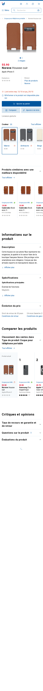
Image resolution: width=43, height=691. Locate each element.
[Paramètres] (21, 4)
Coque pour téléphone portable (14, 18)
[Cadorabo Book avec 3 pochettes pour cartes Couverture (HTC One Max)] (8, 200)
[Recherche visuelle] (38, 10)
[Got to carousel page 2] (22, 58)
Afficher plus (9, 267)
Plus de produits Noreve (31, 81)
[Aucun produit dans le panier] (39, 4)
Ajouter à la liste (32, 110)
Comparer (13, 110)
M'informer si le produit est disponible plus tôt (21, 96)
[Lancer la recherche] (14, 10)
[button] (21, 91)
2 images (21, 61)
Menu (7, 10)
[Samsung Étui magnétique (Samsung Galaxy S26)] (25, 375)
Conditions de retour (10, 316)
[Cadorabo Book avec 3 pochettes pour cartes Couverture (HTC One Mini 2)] (25, 200)
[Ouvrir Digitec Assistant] (33, 4)
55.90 (5, 64)
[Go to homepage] (3, 4)
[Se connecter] (27, 4)
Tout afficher (36, 124)
